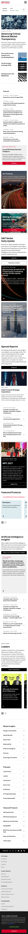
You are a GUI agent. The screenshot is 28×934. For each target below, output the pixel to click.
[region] (14, 922)
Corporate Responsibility (7, 906)
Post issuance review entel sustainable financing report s (11, 140)
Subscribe (14, 163)
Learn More (14, 230)
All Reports (14, 367)
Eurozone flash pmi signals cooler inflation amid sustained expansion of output (14, 123)
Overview (3, 874)
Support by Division (6, 891)
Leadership (4, 909)
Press (2, 867)
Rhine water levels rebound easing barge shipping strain (13, 132)
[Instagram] (15, 851)
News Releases (5, 876)
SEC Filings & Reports (6, 882)
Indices (5, 8)
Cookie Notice (10, 923)
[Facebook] (13, 851)
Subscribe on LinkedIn (14, 263)
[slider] (14, 512)
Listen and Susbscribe (14, 669)
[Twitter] (10, 851)
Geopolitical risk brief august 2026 (13, 97)
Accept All (14, 931)
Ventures (3, 864)
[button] (23, 9)
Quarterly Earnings (5, 879)
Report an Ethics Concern (7, 894)
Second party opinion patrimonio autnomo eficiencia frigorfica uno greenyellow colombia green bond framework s (13, 113)
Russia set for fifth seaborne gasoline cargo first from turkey (13, 104)
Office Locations (5, 897)
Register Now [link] (14, 484)
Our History (4, 861)
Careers (3, 903)
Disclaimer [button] (5, 10)
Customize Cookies (14, 926)
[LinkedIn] (21, 851)
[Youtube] (18, 851)
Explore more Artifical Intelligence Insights (14, 552)
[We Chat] (24, 851)
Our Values (4, 859)
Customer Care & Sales (7, 888)
